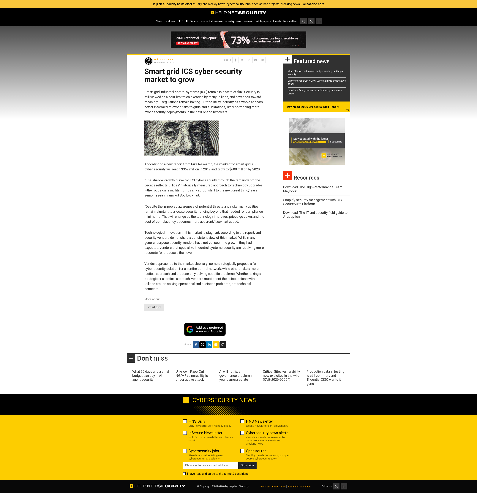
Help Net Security (163, 59)
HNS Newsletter (259, 421)
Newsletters (290, 21)
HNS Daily (197, 421)
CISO (180, 21)
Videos (194, 21)
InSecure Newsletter (205, 433)
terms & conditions (236, 473)
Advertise (305, 486)
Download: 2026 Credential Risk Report (313, 107)
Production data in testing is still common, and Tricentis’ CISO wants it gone (325, 378)
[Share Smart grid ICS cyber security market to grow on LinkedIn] (249, 60)
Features (170, 21)
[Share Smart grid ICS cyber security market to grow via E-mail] (255, 60)
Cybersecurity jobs (204, 451)
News (159, 21)
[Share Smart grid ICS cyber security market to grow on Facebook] (235, 60)
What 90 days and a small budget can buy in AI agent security (151, 375)
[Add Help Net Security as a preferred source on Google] (262, 60)
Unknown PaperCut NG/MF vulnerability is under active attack (192, 375)
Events (277, 21)
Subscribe (247, 465)
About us (293, 486)
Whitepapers (263, 21)
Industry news (233, 21)
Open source (256, 451)
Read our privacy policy (272, 486)
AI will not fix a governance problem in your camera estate (236, 375)
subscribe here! (314, 4)
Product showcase (212, 21)
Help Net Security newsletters (173, 4)
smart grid (154, 307)
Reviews (249, 21)
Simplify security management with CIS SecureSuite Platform (312, 202)
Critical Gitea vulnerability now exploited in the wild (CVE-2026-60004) (281, 375)
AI (187, 21)
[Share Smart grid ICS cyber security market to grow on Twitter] (242, 60)
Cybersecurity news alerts (267, 433)
